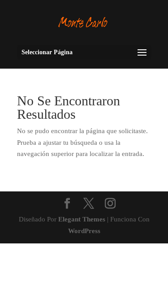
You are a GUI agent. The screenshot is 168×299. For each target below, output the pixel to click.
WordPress (84, 230)
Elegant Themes (81, 219)
